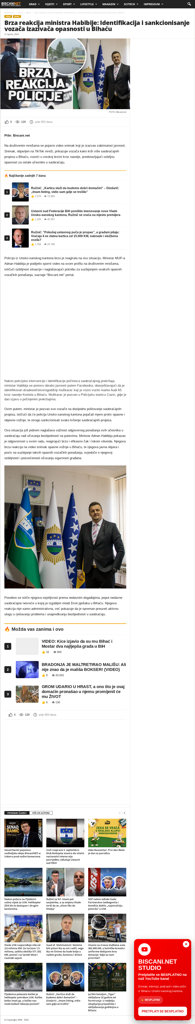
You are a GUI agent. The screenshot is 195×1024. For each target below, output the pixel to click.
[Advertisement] (65, 761)
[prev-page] (120, 813)
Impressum (152, 4)
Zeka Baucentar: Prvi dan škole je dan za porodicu (106, 851)
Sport (67, 4)
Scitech (129, 4)
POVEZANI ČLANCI (16, 812)
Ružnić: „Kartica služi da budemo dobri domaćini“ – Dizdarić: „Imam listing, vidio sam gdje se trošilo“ (63, 999)
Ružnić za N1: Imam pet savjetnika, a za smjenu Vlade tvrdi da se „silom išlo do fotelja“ (63, 903)
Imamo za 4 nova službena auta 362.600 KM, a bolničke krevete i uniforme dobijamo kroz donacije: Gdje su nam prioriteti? (106, 951)
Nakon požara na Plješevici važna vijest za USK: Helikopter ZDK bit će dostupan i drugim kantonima (22, 903)
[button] (189, 4)
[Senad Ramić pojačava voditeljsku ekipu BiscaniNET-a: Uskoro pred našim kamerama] (23, 833)
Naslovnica (9, 12)
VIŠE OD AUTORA (41, 812)
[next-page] (124, 813)
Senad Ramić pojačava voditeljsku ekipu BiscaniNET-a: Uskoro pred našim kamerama (22, 853)
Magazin (108, 4)
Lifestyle (87, 4)
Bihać (28, 12)
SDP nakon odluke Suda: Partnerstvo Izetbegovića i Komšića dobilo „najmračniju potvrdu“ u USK (105, 903)
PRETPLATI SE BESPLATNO (163, 1011)
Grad (32, 4)
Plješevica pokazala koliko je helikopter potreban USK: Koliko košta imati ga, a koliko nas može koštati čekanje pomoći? (23, 999)
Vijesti (49, 4)
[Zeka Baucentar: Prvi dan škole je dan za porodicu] (107, 833)
